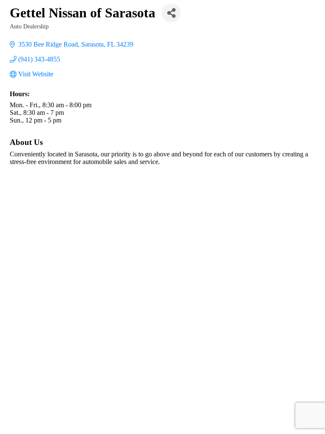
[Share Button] (171, 12)
